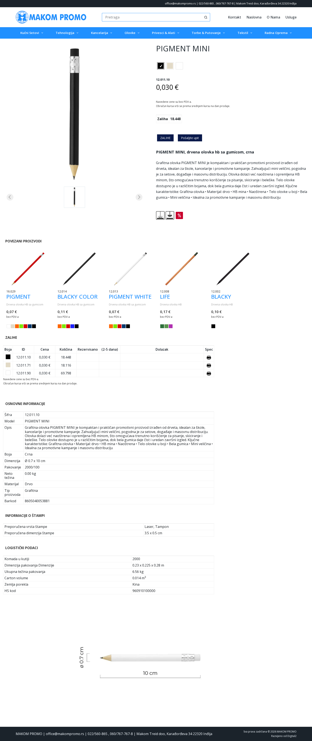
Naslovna (253, 17)
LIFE (165, 296)
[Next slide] (139, 197)
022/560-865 (206, 3)
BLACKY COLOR (78, 296)
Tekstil (243, 33)
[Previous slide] (10, 197)
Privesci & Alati (163, 33)
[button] (74, 197)
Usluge (291, 17)
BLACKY (221, 296)
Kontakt (234, 17)
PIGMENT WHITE (130, 296)
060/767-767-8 (224, 3)
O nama (273, 17)
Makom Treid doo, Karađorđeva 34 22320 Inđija (266, 3)
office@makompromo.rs (180, 3)
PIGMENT (18, 296)
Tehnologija (65, 33)
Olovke (130, 33)
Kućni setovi (29, 33)
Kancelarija (99, 33)
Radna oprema (276, 33)
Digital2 (292, 736)
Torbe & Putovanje (206, 33)
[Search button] (206, 17)
